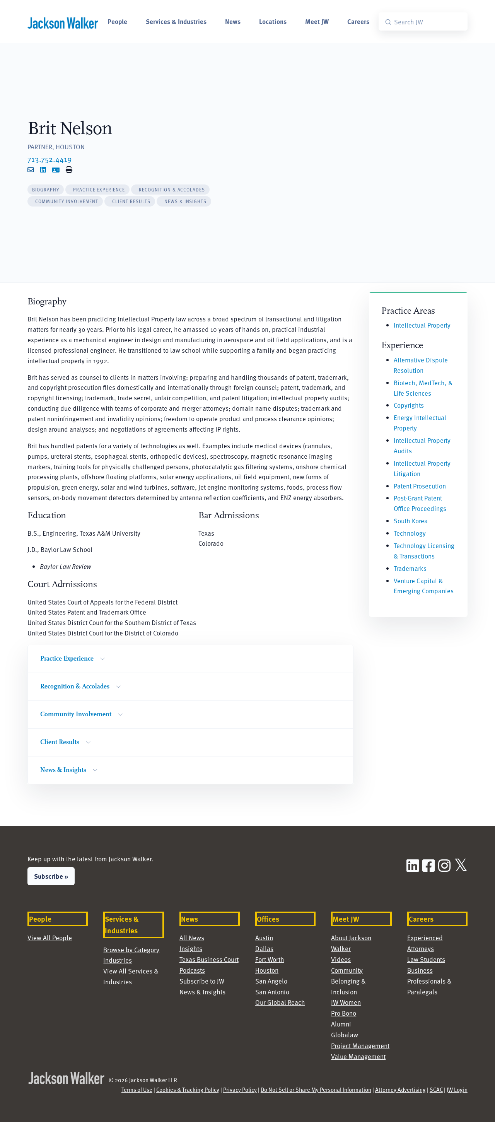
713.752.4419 (49, 158)
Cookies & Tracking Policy (187, 1089)
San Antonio (272, 992)
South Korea (411, 521)
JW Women (346, 1002)
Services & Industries (176, 21)
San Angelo (271, 981)
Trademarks (410, 568)
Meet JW (317, 21)
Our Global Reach (280, 1002)
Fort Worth (269, 959)
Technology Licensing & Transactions (424, 551)
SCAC (436, 1089)
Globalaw (344, 1035)
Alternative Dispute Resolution (421, 365)
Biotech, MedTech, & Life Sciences (423, 388)
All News (191, 938)
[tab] (45, 189)
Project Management (360, 1045)
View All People (49, 938)
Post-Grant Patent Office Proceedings (420, 503)
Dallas (264, 948)
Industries (117, 960)
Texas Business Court (209, 959)
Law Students (426, 959)
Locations (273, 21)
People (117, 21)
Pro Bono (343, 1013)
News (233, 21)
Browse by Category (131, 950)
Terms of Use (136, 1089)
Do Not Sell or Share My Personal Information (316, 1089)
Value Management (358, 1056)
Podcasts (192, 970)
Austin (264, 938)
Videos (341, 959)
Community (347, 970)
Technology (410, 533)
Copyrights (409, 405)
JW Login (457, 1089)
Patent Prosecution (420, 486)
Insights (190, 948)
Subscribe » (51, 876)
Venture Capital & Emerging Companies (424, 586)
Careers (358, 21)
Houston (266, 970)
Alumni (341, 1024)
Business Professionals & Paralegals (429, 981)
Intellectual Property (422, 325)
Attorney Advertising (400, 1089)
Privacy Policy (240, 1089)
